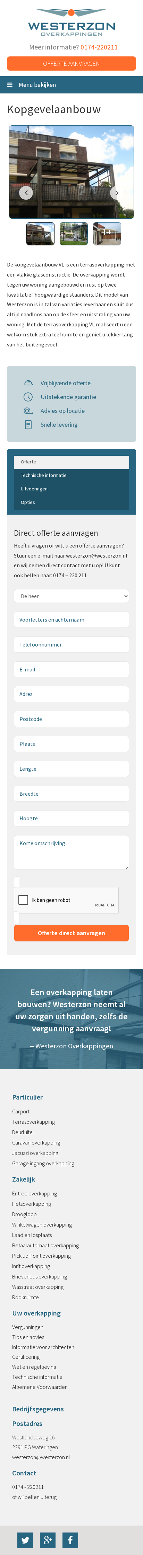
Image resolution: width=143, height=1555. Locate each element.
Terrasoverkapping (33, 1121)
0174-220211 (99, 47)
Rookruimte (25, 1297)
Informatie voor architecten (43, 1347)
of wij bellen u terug (34, 1496)
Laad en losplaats (32, 1234)
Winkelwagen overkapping (42, 1224)
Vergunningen (27, 1326)
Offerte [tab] (28, 462)
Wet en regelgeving (34, 1366)
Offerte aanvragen (71, 63)
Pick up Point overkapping (41, 1255)
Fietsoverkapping (31, 1203)
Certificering (26, 1356)
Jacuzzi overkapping (35, 1152)
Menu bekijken (37, 85)
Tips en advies (28, 1336)
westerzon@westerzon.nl (41, 1457)
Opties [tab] (28, 502)
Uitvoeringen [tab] (34, 489)
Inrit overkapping (31, 1266)
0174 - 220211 (28, 1486)
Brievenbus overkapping (39, 1276)
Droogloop (24, 1214)
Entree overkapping (34, 1193)
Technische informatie (37, 1376)
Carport (21, 1111)
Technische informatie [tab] (44, 475)
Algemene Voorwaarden (40, 1386)
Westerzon (71, 23)
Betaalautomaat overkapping (45, 1245)
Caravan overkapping (36, 1142)
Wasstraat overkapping (38, 1286)
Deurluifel (23, 1132)
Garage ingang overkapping (43, 1163)
